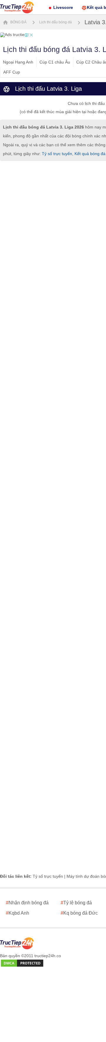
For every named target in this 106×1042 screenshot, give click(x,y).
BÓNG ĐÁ (17, 22)
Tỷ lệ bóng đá (76, 902)
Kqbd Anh (17, 913)
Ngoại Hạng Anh (18, 62)
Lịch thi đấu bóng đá (55, 22)
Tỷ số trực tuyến (57, 153)
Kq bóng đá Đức (79, 913)
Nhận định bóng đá (27, 902)
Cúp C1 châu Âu (54, 62)
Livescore (63, 7)
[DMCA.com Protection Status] (22, 963)
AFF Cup (11, 72)
